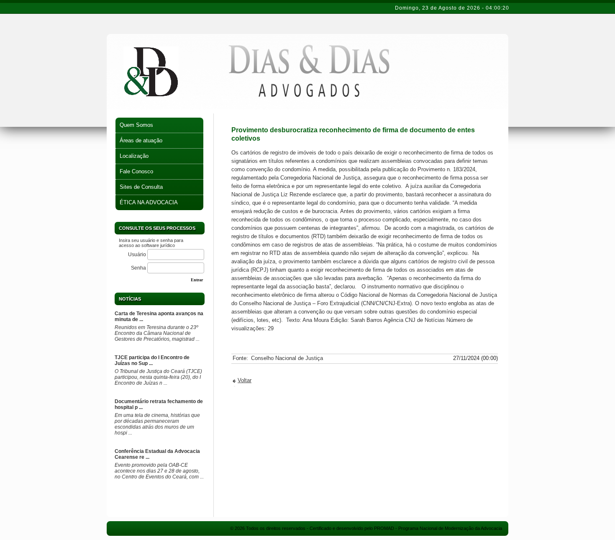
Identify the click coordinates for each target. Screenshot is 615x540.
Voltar (244, 380)
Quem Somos (136, 125)
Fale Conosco (136, 171)
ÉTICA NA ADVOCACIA (149, 202)
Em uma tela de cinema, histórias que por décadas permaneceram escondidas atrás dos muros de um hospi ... (157, 424)
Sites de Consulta (141, 187)
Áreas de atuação (141, 140)
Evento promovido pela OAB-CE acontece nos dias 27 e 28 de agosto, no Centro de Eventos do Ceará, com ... (159, 471)
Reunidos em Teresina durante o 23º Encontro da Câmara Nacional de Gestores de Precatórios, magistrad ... (157, 333)
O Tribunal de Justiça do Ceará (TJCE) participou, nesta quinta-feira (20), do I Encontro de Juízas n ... (158, 377)
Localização (134, 156)
